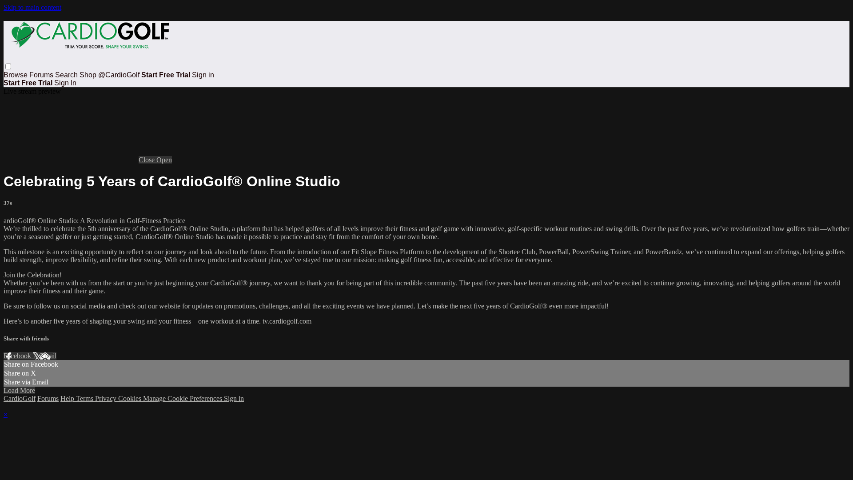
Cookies (130, 398)
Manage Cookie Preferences (183, 398)
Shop (88, 75)
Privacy (106, 398)
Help (68, 398)
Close (147, 160)
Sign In (65, 83)
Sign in (203, 75)
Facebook (18, 356)
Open (164, 160)
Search (67, 75)
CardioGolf (20, 398)
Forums (42, 75)
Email (48, 356)
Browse (16, 75)
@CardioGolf (119, 75)
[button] (8, 66)
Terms (85, 398)
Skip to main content (32, 7)
